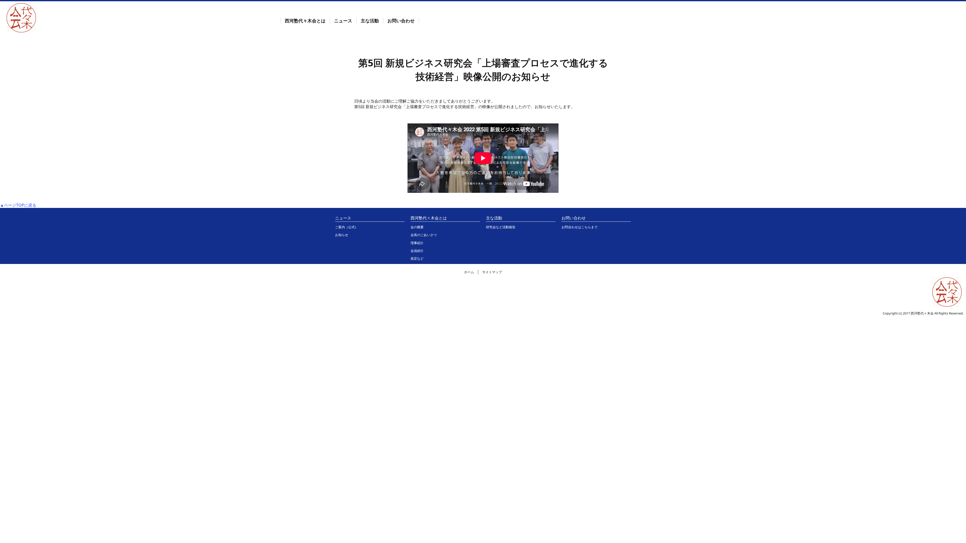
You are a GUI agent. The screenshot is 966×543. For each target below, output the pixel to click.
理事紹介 (417, 243)
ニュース (343, 21)
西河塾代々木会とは (305, 21)
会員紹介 (417, 250)
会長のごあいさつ (424, 235)
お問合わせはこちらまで (579, 227)
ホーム (469, 272)
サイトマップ (492, 272)
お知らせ (341, 235)
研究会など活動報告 (500, 227)
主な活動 (370, 21)
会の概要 (417, 227)
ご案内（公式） (346, 227)
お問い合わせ (401, 21)
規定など (417, 258)
